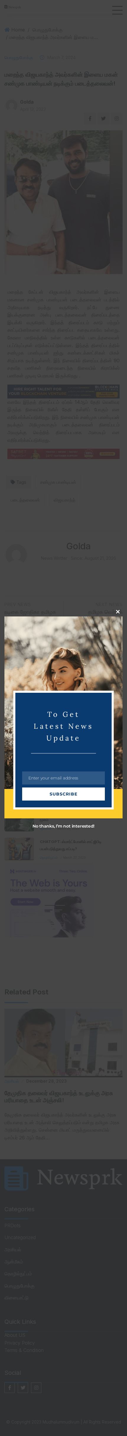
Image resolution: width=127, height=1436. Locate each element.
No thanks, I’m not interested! (63, 826)
